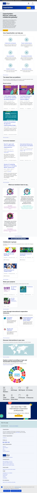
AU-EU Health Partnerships (13, 300)
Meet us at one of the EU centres (8, 465)
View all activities (6, 182)
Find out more (5, 74)
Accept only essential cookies (16, 490)
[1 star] (2, 425)
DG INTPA (17, 432)
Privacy (4, 450)
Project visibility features (26, 43)
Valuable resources (10, 69)
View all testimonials (18, 236)
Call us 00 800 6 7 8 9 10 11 (7, 461)
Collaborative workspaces (10, 43)
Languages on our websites (7, 472)
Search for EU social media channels (9, 469)
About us (4, 446)
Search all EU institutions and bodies (9, 482)
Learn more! (5, 30)
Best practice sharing (26, 69)
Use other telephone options (8, 462)
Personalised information (26, 56)
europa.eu (10, 457)
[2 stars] (2, 425)
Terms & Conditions (6, 451)
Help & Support (5, 447)
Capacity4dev (8, 7)
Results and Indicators (10, 329)
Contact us (5, 437)
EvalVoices (9, 171)
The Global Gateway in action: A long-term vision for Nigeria (26, 97)
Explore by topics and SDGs (8, 364)
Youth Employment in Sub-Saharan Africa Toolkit (28, 319)
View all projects (6, 309)
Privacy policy (5, 474)
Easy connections (10, 56)
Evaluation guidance (9, 318)
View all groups (6, 279)
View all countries (6, 357)
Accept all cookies (7, 490)
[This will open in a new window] (6, 3)
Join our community (18, 415)
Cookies (4, 476)
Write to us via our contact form (8, 463)
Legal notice (5, 475)
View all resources (6, 337)
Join (29, 7)
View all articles (6, 137)
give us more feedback (14, 425)
